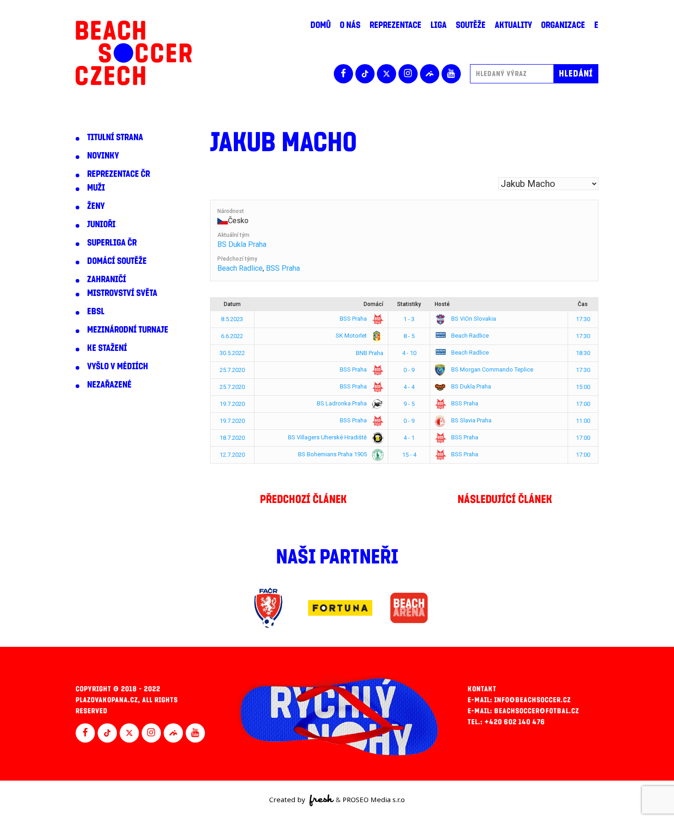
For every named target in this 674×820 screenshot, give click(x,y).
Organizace (563, 25)
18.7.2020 (232, 437)
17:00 (583, 403)
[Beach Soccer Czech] (134, 53)
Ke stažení (107, 348)
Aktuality (513, 25)
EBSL (96, 311)
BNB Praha (369, 353)
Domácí (373, 304)
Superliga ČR (112, 242)
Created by (288, 799)
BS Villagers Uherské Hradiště (328, 437)
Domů (320, 25)
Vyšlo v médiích (117, 366)
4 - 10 (409, 353)
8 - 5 (408, 336)
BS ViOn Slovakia (473, 318)
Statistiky (409, 304)
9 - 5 (408, 403)
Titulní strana (115, 137)
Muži (96, 187)
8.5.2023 (232, 319)
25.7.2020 (232, 369)
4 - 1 (408, 437)
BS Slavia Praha (471, 420)
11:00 (583, 420)
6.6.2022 (232, 336)
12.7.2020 (232, 454)
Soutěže (471, 25)
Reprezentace (395, 25)
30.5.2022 (232, 353)
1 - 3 (408, 319)
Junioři (101, 224)
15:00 (583, 386)
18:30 (583, 353)
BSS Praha (283, 268)
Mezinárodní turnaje (127, 329)
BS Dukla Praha (241, 244)
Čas (583, 304)
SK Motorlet (352, 335)
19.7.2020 (232, 403)
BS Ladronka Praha (342, 403)
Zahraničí (106, 279)
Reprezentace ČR (118, 174)
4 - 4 (408, 386)
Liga (439, 25)
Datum (232, 304)
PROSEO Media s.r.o (374, 799)
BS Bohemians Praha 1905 (333, 454)
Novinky (103, 155)
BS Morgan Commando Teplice (491, 369)
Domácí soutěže (117, 261)
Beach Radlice (240, 268)
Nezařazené (109, 384)
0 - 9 (408, 369)
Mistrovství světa (122, 293)
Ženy (96, 206)
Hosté (442, 304)
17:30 (583, 319)
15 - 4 (409, 454)
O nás (350, 25)
